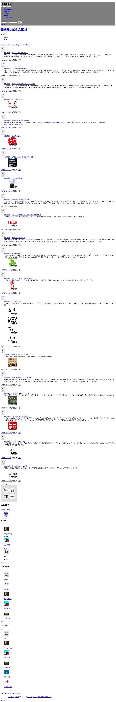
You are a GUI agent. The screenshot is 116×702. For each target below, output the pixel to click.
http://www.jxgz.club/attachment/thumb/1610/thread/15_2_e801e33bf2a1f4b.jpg (56, 122)
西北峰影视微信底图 (18, 99)
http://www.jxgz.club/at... (11, 124)
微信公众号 (4, 693)
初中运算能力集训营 (18, 238)
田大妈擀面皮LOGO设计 (20, 466)
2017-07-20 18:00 (6, 270)
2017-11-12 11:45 (6, 149)
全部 (2, 562)
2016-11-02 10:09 (6, 433)
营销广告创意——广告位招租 (21, 378)
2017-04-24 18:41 (6, 385)
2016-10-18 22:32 (6, 458)
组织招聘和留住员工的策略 (20, 199)
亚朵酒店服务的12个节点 (20, 53)
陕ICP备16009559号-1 (44, 697)
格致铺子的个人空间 (14, 29)
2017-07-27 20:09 (6, 229)
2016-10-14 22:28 (6, 481)
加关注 (3, 509)
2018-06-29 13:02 (6, 91)
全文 (95, 56)
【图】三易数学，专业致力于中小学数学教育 (26, 215)
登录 (2, 24)
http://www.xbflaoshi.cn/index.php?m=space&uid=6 (16, 45)
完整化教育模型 (17, 253)
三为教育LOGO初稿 (18, 441)
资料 (5, 41)
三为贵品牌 (8, 17)
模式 (19, 270)
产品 (19, 60)
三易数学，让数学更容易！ (20, 416)
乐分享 (6, 13)
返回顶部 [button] (4, 700)
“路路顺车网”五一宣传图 (20, 354)
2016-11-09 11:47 (6, 408)
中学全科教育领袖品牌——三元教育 (23, 84)
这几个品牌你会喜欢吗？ (20, 68)
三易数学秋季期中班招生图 (20, 393)
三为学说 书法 (16, 301)
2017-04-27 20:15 (6, 369)
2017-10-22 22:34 (6, 191)
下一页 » (5, 484)
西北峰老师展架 (17, 178)
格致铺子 (7, 53)
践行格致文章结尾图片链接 (20, 120)
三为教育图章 (16, 136)
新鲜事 (6, 37)
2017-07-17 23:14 (6, 293)
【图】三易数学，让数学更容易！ (23, 278)
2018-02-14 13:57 (6, 112)
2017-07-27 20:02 (6, 245)
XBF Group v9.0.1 (13, 697)
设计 (19, 112)
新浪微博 (11, 693)
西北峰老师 (8, 9)
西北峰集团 (17, 693)
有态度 (6, 15)
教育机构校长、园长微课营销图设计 (23, 157)
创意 (19, 127)
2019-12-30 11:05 (6, 60)
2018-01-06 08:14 (6, 127)
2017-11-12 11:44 (6, 170)
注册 (5, 24)
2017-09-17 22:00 (6, 206)
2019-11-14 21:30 (6, 75)
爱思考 (6, 11)
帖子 (5, 39)
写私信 (7, 509)
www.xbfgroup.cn (32, 697)
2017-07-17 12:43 (6, 346)
